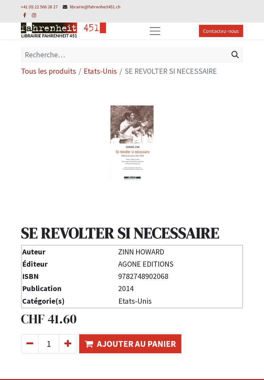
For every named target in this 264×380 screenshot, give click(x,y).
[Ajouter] (68, 343)
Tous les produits (48, 71)
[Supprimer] (30, 343)
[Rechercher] (235, 54)
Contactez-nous (221, 31)
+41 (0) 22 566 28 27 (39, 7)
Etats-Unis (100, 71)
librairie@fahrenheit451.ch (95, 7)
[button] (130, 343)
